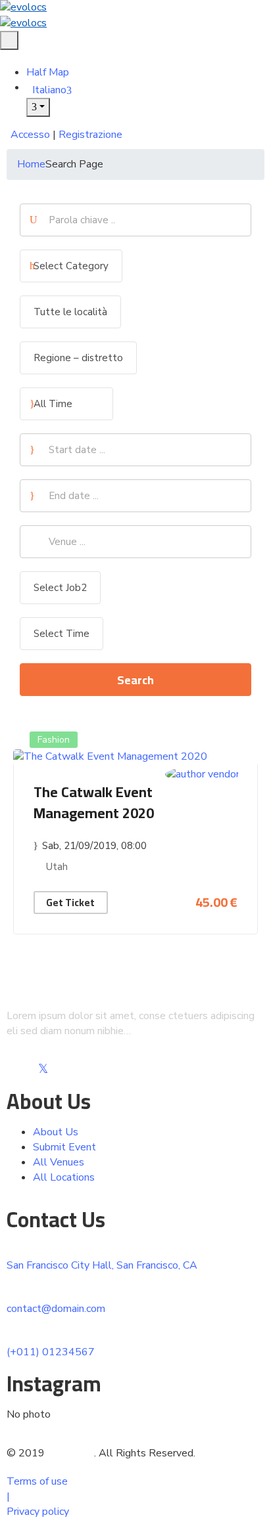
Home (31, 164)
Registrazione (90, 134)
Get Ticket (70, 902)
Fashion (53, 739)
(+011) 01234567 (51, 1352)
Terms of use (37, 1481)
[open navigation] (9, 40)
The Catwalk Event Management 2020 (94, 802)
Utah (57, 866)
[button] (4, 57)
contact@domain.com (56, 1308)
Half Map (47, 72)
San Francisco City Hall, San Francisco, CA (102, 1265)
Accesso (30, 134)
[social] (12, 1069)
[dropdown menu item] (38, 107)
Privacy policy (38, 1511)
